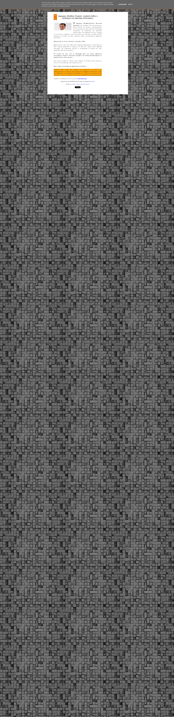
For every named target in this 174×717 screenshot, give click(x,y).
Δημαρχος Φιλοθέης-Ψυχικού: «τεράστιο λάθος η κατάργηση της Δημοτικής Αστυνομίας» (78, 17)
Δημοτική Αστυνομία (83, 84)
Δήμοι (74, 84)
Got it (130, 4)
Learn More (122, 4)
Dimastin (92, 81)
